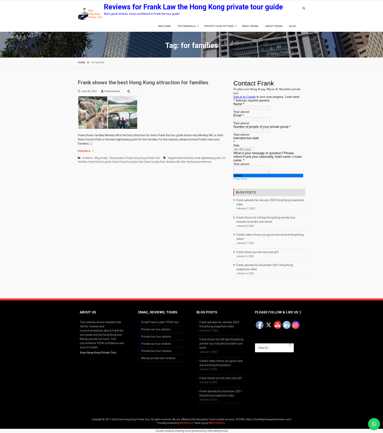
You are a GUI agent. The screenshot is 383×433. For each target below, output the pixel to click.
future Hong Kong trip (124, 161)
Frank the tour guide (99, 161)
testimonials (186, 26)
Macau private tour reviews (158, 358)
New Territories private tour (196, 161)
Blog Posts (101, 157)
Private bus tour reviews (156, 351)
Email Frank (250, 26)
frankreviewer (112, 91)
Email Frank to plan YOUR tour (160, 322)
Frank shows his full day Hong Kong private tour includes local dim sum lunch (221, 343)
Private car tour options (156, 329)
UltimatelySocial (217, 430)
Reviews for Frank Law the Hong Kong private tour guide (193, 7)
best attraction (185, 157)
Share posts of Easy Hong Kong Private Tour (135, 157)
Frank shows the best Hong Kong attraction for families (143, 82)
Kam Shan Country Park (151, 161)
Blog (292, 26)
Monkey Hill (173, 161)
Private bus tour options (156, 336)
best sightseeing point (208, 157)
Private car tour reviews (156, 343)
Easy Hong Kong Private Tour (98, 352)
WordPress (186, 423)
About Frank (273, 26)
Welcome (164, 26)
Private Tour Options (219, 26)
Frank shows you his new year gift (257, 252)
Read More (84, 151)
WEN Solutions (217, 423)
